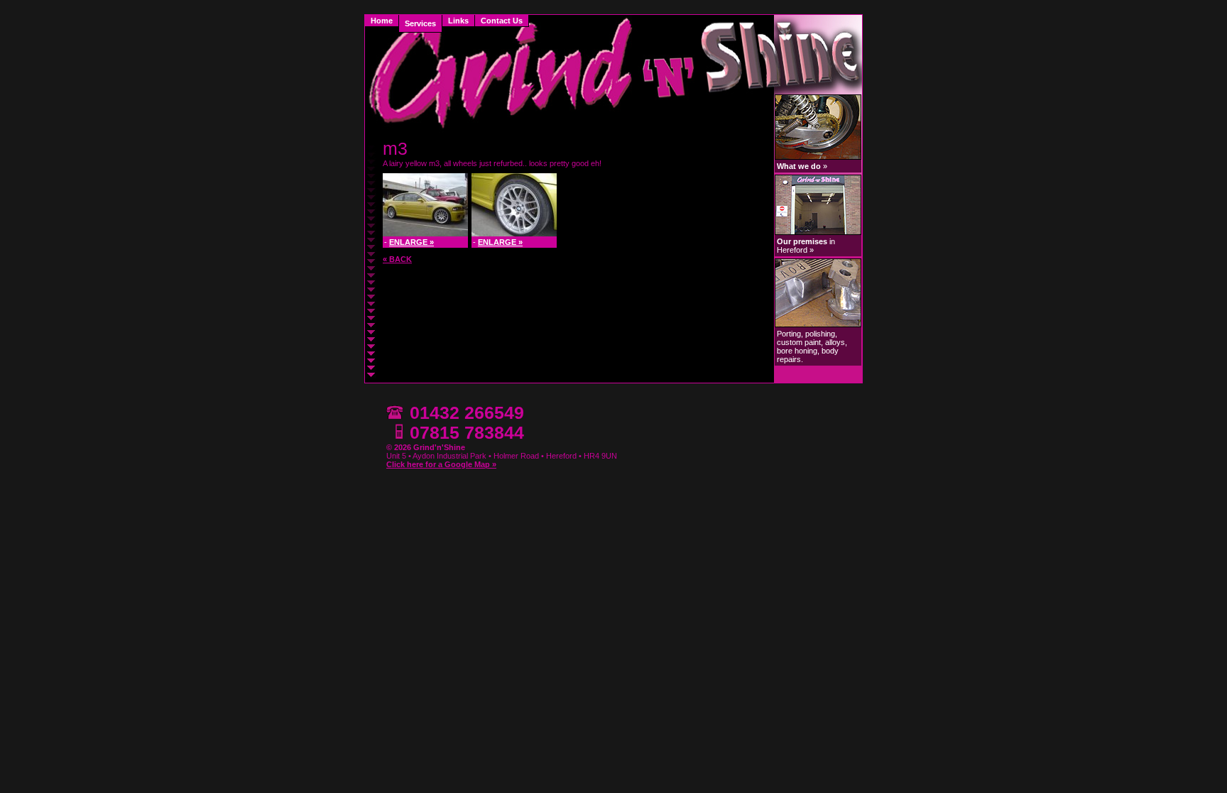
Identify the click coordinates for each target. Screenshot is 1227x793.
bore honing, (799, 350)
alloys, (836, 342)
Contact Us (502, 20)
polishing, (821, 333)
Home (382, 20)
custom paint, (801, 342)
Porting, (791, 333)
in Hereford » (806, 245)
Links (458, 20)
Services (420, 23)
